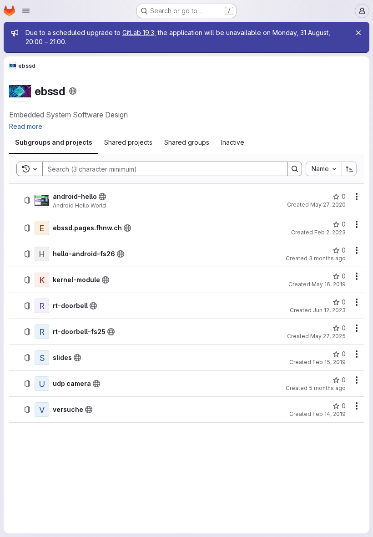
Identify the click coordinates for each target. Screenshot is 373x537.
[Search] (294, 169)
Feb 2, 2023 (330, 232)
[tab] (53, 142)
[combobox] (324, 169)
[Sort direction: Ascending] (349, 169)
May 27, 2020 (328, 204)
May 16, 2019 (329, 284)
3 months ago (327, 258)
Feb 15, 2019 (329, 362)
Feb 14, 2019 (329, 413)
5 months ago (327, 388)
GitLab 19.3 (138, 32)
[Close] (358, 32)
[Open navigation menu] (26, 11)
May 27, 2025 (328, 336)
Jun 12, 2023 (329, 310)
